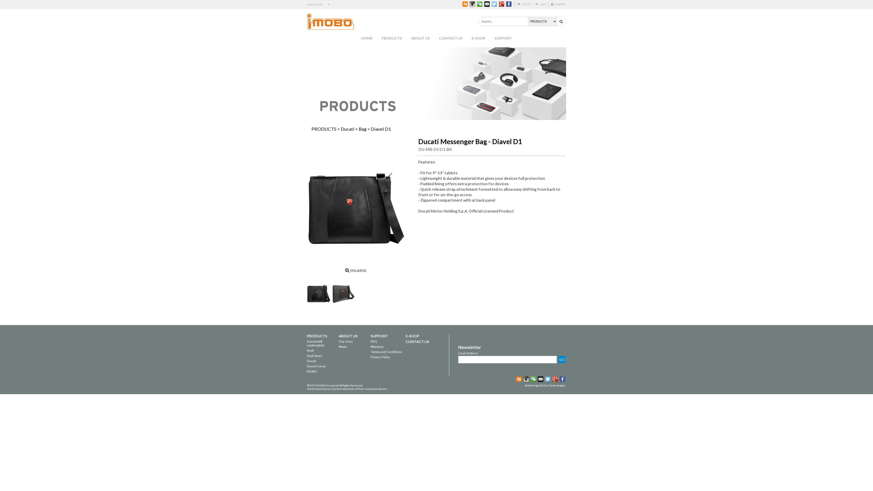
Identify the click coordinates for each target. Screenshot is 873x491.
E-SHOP (478, 38)
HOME (367, 38)
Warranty (377, 346)
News (343, 346)
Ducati (347, 129)
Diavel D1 (381, 129)
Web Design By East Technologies (545, 385)
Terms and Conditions (386, 352)
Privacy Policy (380, 357)
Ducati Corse (316, 366)
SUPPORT (503, 38)
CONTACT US (451, 38)
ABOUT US (420, 38)
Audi (310, 350)
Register (560, 4)
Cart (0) (526, 4)
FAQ (374, 341)
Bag (362, 129)
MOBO (312, 371)
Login (542, 4)
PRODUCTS (392, 38)
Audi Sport (314, 356)
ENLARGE (357, 270)
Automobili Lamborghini (315, 343)
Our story (346, 341)
